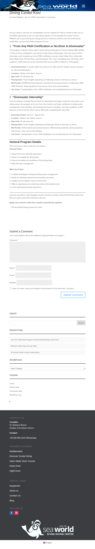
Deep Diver (15, 466)
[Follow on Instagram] (16, 513)
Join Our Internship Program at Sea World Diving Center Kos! (35, 340)
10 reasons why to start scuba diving (25, 352)
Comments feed (16, 391)
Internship (40, 17)
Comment (14, 240)
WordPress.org (15, 395)
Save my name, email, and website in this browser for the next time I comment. (43, 288)
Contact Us (15, 495)
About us (14, 490)
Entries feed (14, 387)
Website (13, 283)
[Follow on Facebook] (11, 513)
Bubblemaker (16, 451)
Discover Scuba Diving (21, 456)
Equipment (15, 486)
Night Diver (15, 471)
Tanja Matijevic (17, 17)
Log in (12, 383)
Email (12, 275)
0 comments (51, 17)
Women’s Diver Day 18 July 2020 (24, 346)
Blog (12, 500)
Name (12, 268)
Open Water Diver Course (22, 461)
